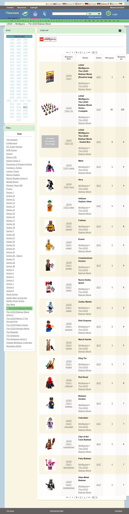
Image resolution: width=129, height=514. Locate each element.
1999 (12, 91)
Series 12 (10, 203)
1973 (19, 62)
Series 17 (10, 221)
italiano (105, 4)
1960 (12, 49)
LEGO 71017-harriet (69, 345)
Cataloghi (34, 8)
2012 (12, 104)
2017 (25, 107)
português (93, 4)
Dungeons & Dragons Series (19, 164)
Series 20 (10, 235)
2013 (19, 104)
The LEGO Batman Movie (20, 308)
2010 (22, 100)
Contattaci (118, 511)
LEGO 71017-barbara (68, 403)
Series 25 (10, 252)
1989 (25, 78)
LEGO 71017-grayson (68, 327)
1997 (19, 88)
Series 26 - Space (14, 256)
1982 (19, 72)
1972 (12, 62)
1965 (25, 52)
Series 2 (10, 231)
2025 (19, 117)
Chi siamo (10, 511)
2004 (25, 94)
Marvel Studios (13, 175)
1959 (25, 46)
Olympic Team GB (14, 185)
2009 (15, 100)
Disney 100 (11, 157)
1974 (25, 62)
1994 (19, 84)
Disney (9, 154)
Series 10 (10, 196)
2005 (12, 97)
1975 (12, 65)
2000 (19, 91)
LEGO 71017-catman (69, 226)
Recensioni (22, 8)
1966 (12, 56)
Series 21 (10, 238)
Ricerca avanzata (95, 17)
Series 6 (10, 280)
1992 (25, 81)
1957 (12, 46)
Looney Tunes (12, 171)
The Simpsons (12, 336)
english (59, 4)
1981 (12, 72)
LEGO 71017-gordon (69, 266)
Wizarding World (13, 346)
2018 (12, 110)
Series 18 (10, 224)
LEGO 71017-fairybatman (68, 464)
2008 (9, 100)
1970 (19, 59)
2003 (19, 94)
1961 (19, 49)
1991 (19, 81)
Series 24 (10, 249)
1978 (12, 68)
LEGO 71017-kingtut (69, 364)
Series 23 (10, 245)
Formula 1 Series (14, 168)
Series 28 (10, 263)
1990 (12, 81)
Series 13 (10, 206)
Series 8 (10, 287)
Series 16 (10, 217)
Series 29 (10, 266)
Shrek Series (12, 294)
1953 (25, 39)
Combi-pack (11, 143)
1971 (25, 59)
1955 (19, 43)
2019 (19, 110)
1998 (25, 88)
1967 (19, 56)
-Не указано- (12, 140)
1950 (19, 39)
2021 (12, 113)
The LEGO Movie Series (17, 325)
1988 (19, 78)
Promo (9, 189)
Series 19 (10, 228)
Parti (45, 14)
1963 (12, 52)
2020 (25, 110)
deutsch (115, 4)
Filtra (8, 128)
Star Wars (10, 304)
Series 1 (10, 192)
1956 (25, 43)
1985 (19, 75)
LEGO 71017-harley (69, 287)
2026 (25, 117)
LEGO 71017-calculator (68, 424)
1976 (19, 65)
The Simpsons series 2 (16, 339)
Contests (10, 8)
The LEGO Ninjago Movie (17, 329)
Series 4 (10, 273)
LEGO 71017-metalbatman (69, 485)
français (70, 4)
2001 (25, 91)
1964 (19, 52)
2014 (25, 104)
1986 (25, 75)
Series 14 (10, 210)
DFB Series (11, 150)
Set (25, 14)
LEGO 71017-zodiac (69, 308)
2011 (28, 100)
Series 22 (10, 242)
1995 (25, 84)
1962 (25, 49)
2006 (19, 97)
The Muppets (12, 332)
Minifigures (83, 83)
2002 (12, 94)
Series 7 (10, 284)
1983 (25, 72)
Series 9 (10, 291)
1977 (25, 65)
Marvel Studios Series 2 (17, 178)
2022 (19, 113)
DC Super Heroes (14, 147)
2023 (25, 113)
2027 (19, 120)
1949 (12, 39)
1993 (12, 84)
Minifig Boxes (12, 182)
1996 (12, 88)
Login (115, 14)
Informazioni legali (56, 511)
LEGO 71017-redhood (68, 383)
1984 (12, 75)
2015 (12, 107)
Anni (8, 30)
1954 (12, 43)
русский (49, 4)
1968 (25, 56)
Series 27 (10, 259)
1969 (12, 59)
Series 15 (10, 214)
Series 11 (10, 199)
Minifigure (35, 14)
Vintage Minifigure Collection (19, 343)
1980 (25, 68)
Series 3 (10, 270)
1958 (19, 46)
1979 (19, 68)
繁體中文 (81, 4)
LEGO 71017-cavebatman (68, 444)
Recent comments (117, 8)
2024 (12, 117)
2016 (19, 107)
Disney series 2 (13, 161)
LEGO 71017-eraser (69, 245)
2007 (25, 97)
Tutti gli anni (19, 36)
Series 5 (10, 277)
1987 (12, 78)
